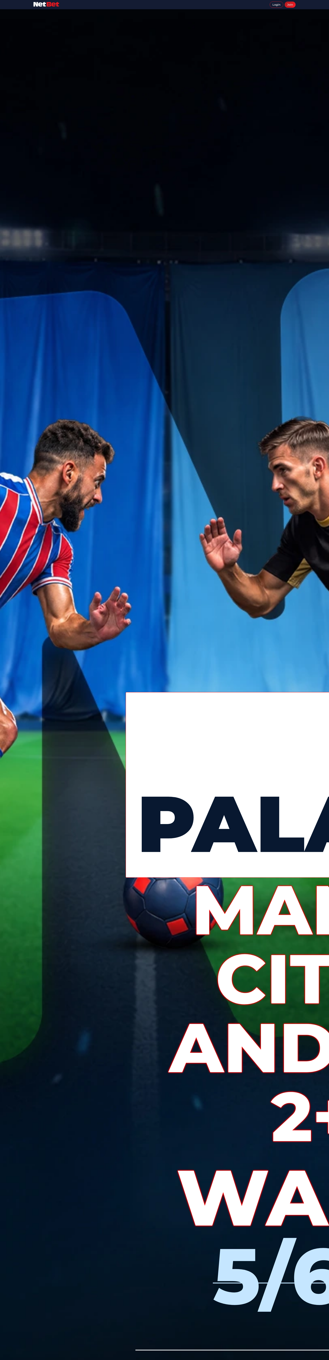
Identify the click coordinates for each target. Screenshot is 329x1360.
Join (290, 4)
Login (276, 4)
